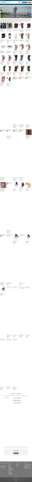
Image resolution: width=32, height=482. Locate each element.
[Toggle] (12, 398)
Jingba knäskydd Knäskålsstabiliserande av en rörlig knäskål (16, 125)
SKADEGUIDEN (18, 4)
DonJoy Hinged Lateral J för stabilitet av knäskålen (9, 72)
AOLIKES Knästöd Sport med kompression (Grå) (28, 40)
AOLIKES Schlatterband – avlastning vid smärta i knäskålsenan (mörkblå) (9, 52)
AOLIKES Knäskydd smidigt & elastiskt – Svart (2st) (3, 40)
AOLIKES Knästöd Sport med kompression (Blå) (22, 40)
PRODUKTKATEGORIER (4, 4)
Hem (0, 4)
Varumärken (9, 471)
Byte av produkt (10, 467)
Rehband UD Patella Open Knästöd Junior (15, 387)
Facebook (17, 464)
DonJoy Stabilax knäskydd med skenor (15, 72)
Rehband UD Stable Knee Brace (2, 387)
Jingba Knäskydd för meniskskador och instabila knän (9, 84)
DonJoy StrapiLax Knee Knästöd (21, 72)
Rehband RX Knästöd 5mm (3, 293)
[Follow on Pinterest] (30, 0)
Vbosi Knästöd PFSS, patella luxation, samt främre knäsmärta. (16, 178)
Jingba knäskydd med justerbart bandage (28, 125)
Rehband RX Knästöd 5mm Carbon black (9, 335)
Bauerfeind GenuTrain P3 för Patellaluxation (28, 51)
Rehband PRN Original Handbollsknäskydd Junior (9, 283)
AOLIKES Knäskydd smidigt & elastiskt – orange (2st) (28, 30)
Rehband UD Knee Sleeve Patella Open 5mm (21, 335)
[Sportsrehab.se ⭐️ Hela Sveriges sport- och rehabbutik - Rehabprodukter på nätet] (5, 2)
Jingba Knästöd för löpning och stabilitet (9, 136)
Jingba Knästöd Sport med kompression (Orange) (28, 136)
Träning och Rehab (9, 4)
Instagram (17, 465)
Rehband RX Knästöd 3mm (28, 241)
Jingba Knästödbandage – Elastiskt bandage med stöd (3, 189)
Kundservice (9, 465)
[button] (24, 2)
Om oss (9, 464)
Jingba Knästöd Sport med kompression (22, 178)
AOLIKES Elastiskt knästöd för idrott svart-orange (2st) (15, 30)
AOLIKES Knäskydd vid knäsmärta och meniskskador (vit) (16, 40)
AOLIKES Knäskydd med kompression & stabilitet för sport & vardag (22, 30)
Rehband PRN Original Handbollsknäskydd (2, 283)
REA (23, 4)
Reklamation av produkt (11, 468)
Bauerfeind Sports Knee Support (21, 62)
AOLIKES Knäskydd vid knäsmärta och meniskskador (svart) (10, 40)
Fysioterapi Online (14, 4)
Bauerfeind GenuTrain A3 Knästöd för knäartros (15, 51)
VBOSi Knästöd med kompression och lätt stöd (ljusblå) (3, 30)
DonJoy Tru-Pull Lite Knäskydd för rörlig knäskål (28, 72)
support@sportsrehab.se (27, 467)
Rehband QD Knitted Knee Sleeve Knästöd (15, 241)
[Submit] (19, 2)
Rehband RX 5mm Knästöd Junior (22, 283)
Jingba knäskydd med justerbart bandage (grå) (21, 125)
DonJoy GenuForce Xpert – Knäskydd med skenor (3, 72)
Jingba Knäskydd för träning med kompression (3, 178)
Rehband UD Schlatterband (9, 387)
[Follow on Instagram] (29, 0)
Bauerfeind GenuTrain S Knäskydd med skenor (2, 62)
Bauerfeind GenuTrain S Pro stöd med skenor (9, 62)
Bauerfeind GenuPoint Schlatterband (2, 83)
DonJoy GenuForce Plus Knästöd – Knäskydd (28, 62)
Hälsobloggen (9, 472)
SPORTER (22, 4)
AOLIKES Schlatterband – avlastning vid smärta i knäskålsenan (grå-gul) (2, 52)
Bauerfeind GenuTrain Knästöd (21, 51)
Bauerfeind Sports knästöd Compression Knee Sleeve (15, 62)
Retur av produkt (10, 469)
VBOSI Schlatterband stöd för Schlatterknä (9, 230)
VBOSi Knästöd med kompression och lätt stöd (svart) (9, 30)
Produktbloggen (10, 473)
